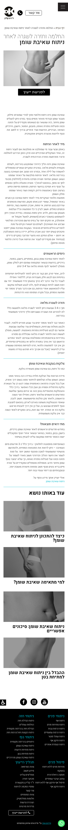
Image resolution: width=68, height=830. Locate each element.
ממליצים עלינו (27, 775)
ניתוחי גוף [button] (27, 737)
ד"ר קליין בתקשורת (24, 782)
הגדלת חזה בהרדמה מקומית (20, 728)
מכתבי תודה (28, 779)
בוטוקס (61, 771)
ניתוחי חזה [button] (26, 716)
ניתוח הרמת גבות (56, 728)
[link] (23, 701)
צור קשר (30, 790)
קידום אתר (46, 823)
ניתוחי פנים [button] (56, 716)
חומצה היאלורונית (56, 775)
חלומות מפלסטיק (25, 798)
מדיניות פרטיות (26, 806)
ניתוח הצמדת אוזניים (55, 744)
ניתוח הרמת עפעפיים (54, 732)
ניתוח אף (60, 720)
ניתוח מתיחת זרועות (24, 750)
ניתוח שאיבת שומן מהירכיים (20, 757)
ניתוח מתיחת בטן (26, 754)
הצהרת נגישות (27, 802)
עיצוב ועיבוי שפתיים (55, 779)
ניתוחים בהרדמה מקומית (22, 742)
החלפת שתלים (26, 724)
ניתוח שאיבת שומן (55, 481)
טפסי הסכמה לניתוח (24, 786)
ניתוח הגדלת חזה (26, 720)
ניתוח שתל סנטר (56, 736)
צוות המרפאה (27, 767)
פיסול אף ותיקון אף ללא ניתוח (50, 782)
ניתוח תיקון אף (57, 740)
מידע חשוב (28, 771)
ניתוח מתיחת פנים (56, 724)
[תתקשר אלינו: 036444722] (20, 12)
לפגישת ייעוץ (34, 92)
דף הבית (60, 28)
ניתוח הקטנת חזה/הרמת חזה (20, 732)
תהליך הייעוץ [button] (24, 762)
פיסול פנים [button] (56, 762)
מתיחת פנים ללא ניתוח (53, 767)
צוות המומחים (27, 794)
